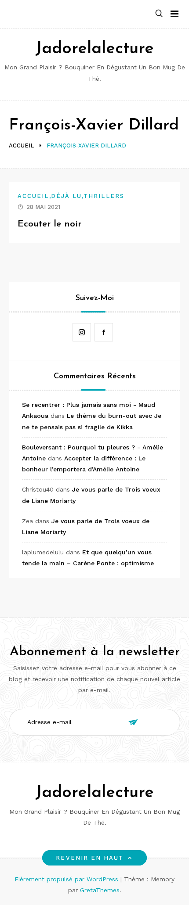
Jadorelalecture (94, 48)
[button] (159, 13)
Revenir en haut (90, 858)
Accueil (33, 196)
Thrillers (104, 196)
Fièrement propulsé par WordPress (67, 879)
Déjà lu (66, 196)
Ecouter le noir (49, 224)
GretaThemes (100, 890)
